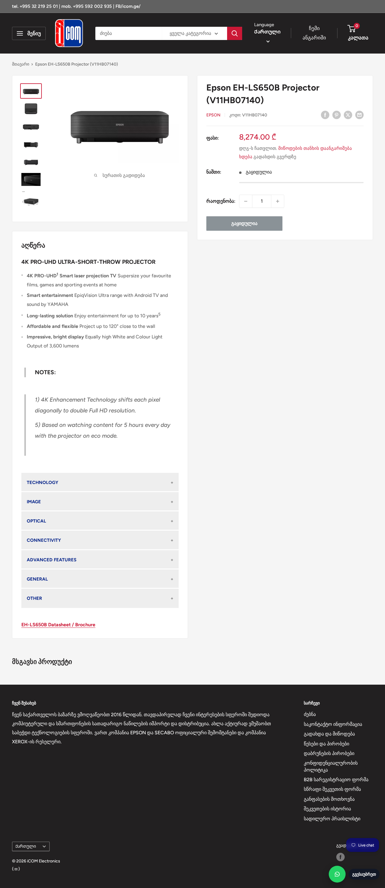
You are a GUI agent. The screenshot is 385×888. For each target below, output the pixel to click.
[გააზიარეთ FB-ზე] (325, 114)
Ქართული (25, 846)
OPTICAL (36, 521)
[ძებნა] (234, 33)
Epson (213, 115)
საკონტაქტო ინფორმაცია (333, 724)
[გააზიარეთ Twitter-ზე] (348, 114)
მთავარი (20, 64)
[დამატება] (277, 201)
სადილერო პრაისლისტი (332, 819)
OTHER (34, 598)
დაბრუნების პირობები (329, 753)
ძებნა (310, 714)
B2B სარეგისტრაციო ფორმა (336, 779)
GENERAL (37, 579)
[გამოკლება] (245, 201)
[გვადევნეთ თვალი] (340, 857)
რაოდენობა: (221, 201)
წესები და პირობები (326, 744)
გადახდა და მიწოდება (329, 734)
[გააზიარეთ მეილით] (359, 114)
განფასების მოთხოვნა (329, 799)
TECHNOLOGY (42, 482)
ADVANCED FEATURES (51, 560)
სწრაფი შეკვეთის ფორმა (332, 789)
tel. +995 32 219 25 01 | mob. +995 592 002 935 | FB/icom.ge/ (76, 6)
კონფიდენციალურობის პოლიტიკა (331, 766)
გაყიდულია (244, 223)
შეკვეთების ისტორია (327, 809)
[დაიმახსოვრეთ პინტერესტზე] (336, 114)
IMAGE (34, 501)
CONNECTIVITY (44, 540)
